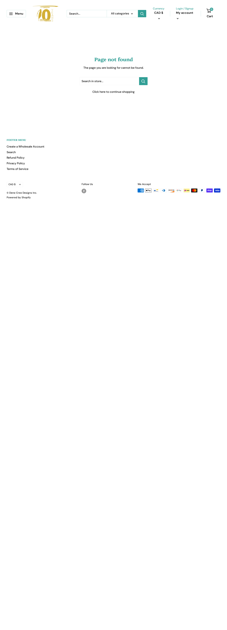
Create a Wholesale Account (25, 146)
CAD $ (11, 184)
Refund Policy (16, 157)
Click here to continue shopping (113, 92)
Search (11, 152)
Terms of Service (17, 169)
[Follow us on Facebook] (84, 190)
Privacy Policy (16, 163)
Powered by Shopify (19, 197)
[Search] (142, 13)
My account (184, 13)
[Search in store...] (143, 81)
